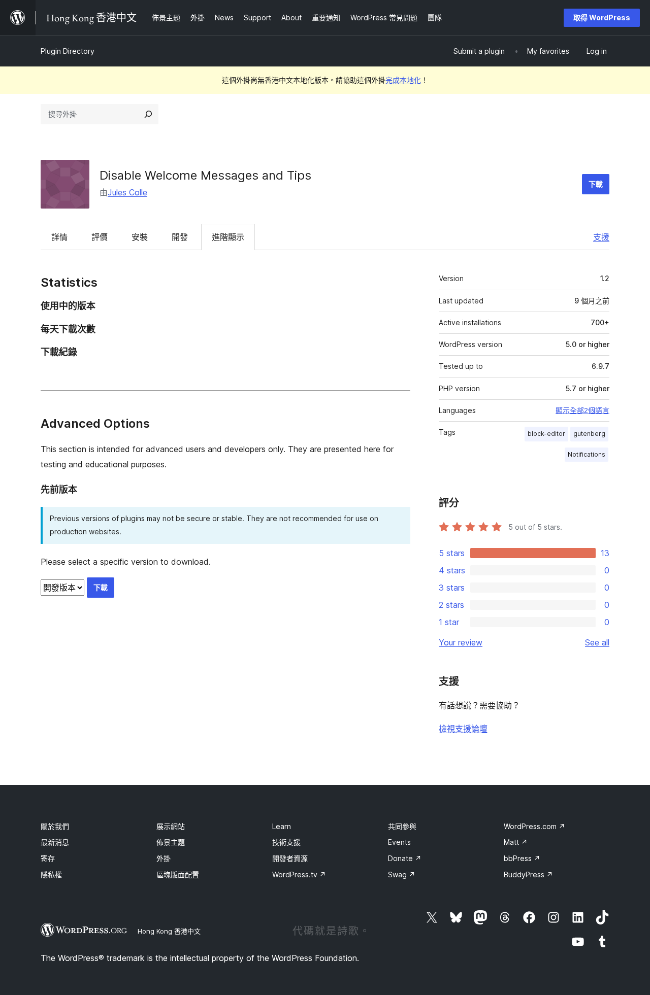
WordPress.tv (299, 874)
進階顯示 (228, 237)
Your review (460, 642)
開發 (180, 237)
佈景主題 (170, 842)
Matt (516, 842)
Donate (404, 858)
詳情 (59, 237)
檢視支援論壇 (463, 729)
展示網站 (170, 826)
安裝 (140, 237)
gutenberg (589, 433)
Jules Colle (127, 192)
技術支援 (286, 842)
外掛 (163, 858)
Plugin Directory (67, 51)
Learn (281, 826)
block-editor (546, 433)
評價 (99, 237)
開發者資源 (290, 858)
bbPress (522, 858)
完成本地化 (403, 80)
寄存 (48, 858)
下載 (596, 184)
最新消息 (55, 842)
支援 (601, 237)
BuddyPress (528, 874)
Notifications (586, 454)
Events (399, 842)
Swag (401, 874)
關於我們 (55, 826)
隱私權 (51, 874)
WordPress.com (534, 826)
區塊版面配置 (177, 874)
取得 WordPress (601, 17)
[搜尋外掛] (148, 114)
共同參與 (402, 826)
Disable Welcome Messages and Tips (205, 175)
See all (597, 642)
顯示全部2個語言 (582, 410)
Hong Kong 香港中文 (169, 931)
